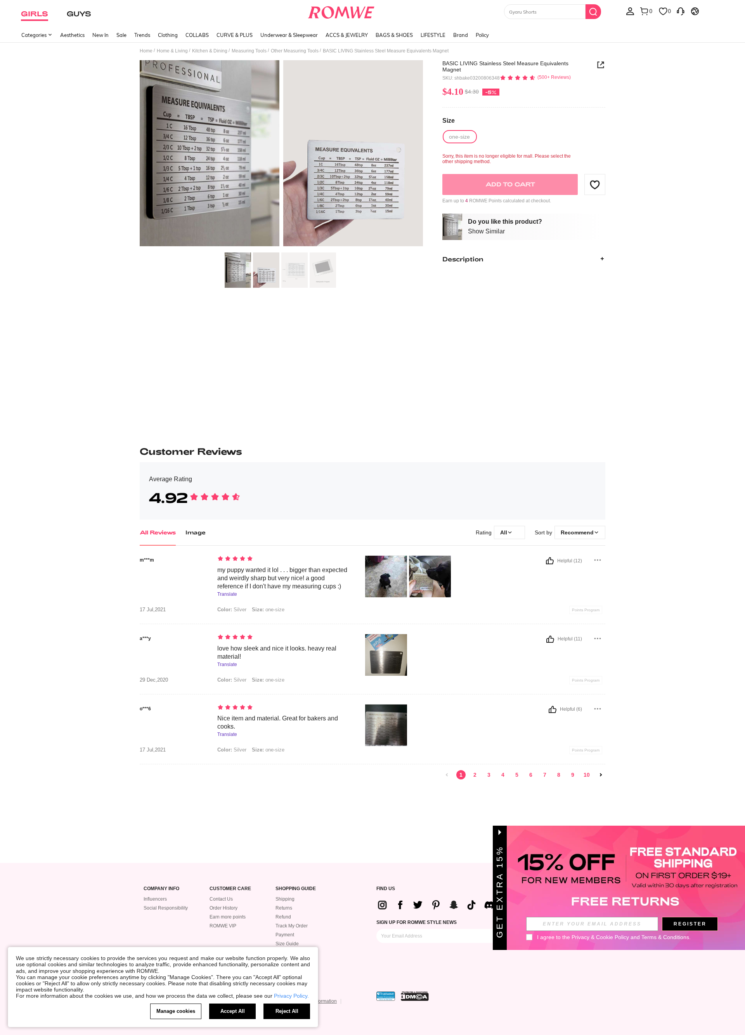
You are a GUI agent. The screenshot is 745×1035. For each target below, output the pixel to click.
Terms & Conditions (665, 937)
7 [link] (544, 775)
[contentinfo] (438, 905)
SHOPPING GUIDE (295, 888)
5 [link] (516, 775)
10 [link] (587, 775)
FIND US (385, 888)
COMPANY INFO (161, 888)
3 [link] (488, 775)
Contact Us (221, 899)
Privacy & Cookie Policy (600, 937)
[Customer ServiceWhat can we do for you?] (680, 11)
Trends (142, 35)
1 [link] (461, 775)
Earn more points (228, 917)
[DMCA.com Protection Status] (415, 996)
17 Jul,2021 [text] (153, 609)
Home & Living (172, 51)
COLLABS (197, 35)
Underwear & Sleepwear (289, 35)
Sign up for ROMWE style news (416, 922)
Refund (283, 917)
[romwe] (341, 11)
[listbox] (630, 11)
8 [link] (558, 775)
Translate (227, 594)
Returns (283, 908)
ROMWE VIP (223, 926)
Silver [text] (231, 609)
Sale (121, 35)
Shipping (285, 899)
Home (146, 51)
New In (100, 35)
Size (448, 120)
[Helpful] (549, 560)
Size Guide (287, 943)
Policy (482, 35)
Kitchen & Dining (209, 51)
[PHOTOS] (281, 154)
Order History (223, 908)
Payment (284, 935)
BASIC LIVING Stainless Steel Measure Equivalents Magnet (505, 66)
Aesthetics (72, 35)
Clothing (168, 35)
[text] (283, 559)
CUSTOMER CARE (230, 888)
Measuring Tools (249, 51)
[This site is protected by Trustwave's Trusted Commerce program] (385, 996)
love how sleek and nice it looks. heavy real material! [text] (276, 652)
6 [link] (530, 775)
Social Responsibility (166, 908)
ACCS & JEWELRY (347, 35)
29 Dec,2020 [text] (154, 680)
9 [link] (572, 775)
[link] (447, 774)
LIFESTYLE (433, 35)
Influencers (155, 899)
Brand (460, 35)
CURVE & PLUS (235, 35)
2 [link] (474, 775)
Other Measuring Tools (295, 51)
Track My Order (291, 926)
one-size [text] (268, 609)
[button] (594, 184)
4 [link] (502, 775)
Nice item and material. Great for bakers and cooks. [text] (277, 722)
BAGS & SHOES (394, 35)
